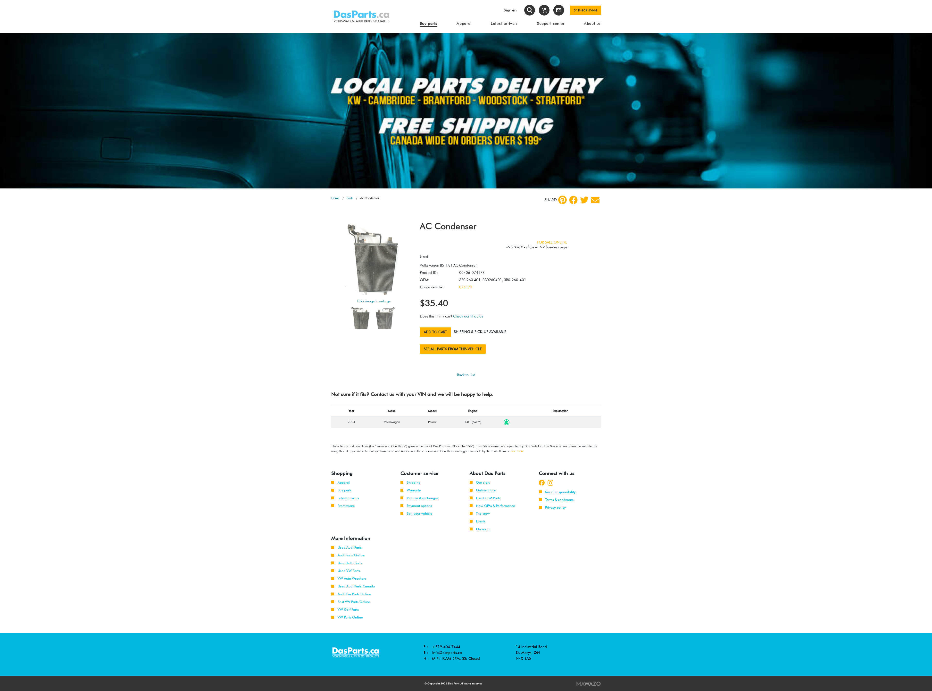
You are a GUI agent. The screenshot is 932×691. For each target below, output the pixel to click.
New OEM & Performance (495, 506)
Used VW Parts (349, 571)
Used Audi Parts (350, 547)
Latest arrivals (348, 498)
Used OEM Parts (488, 498)
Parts (350, 198)
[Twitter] (584, 200)
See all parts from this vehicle (453, 349)
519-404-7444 (585, 10)
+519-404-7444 (446, 647)
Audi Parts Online (351, 555)
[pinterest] (562, 199)
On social (483, 529)
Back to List (466, 375)
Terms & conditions (559, 500)
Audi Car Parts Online (354, 594)
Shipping (413, 482)
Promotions (346, 506)
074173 (465, 287)
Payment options (419, 506)
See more (517, 451)
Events (481, 521)
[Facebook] (573, 200)
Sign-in (510, 10)
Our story (483, 482)
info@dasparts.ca (447, 652)
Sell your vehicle (419, 513)
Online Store (486, 490)
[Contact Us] (558, 10)
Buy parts (345, 490)
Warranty (414, 490)
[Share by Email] (595, 200)
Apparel (344, 482)
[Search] (529, 10)
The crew (483, 513)
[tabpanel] (466, 110)
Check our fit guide (468, 316)
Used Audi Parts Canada (356, 586)
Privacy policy (555, 507)
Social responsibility (560, 492)
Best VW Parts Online (354, 602)
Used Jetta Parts (350, 563)
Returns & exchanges (422, 498)
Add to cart (435, 332)
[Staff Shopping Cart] (544, 10)
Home (335, 198)
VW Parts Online (350, 617)
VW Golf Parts (348, 609)
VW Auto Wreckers (352, 578)
